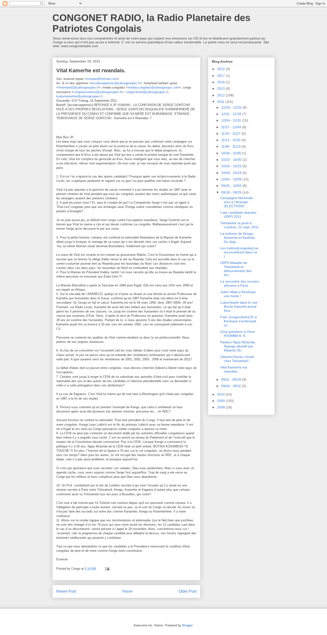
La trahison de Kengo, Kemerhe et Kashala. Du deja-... (238, 238)
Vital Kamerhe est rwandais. (233, 369)
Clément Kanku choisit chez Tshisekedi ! (237, 359)
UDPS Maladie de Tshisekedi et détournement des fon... (236, 269)
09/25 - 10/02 (231, 186)
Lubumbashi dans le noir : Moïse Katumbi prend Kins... (239, 306)
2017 (221, 76)
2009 (221, 401)
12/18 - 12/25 (231, 107)
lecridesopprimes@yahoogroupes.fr (115, 83)
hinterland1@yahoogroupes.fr (78, 87)
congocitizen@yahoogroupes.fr (146, 92)
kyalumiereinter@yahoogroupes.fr (79, 96)
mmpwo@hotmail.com (101, 79)
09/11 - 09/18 (231, 379)
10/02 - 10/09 (231, 179)
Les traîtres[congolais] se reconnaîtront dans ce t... (239, 252)
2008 (221, 407)
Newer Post (66, 591)
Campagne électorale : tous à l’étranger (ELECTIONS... (237, 202)
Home (127, 591)
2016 (221, 82)
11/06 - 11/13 (231, 146)
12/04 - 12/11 (231, 120)
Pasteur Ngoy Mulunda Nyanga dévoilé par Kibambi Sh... (237, 346)
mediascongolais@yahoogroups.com (153, 87)
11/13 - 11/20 (231, 140)
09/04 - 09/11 (231, 386)
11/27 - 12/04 (231, 127)
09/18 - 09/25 (231, 192)
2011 (221, 102)
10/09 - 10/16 (231, 173)
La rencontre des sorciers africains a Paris (239, 283)
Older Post (188, 591)
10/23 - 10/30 (231, 160)
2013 (221, 88)
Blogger (187, 625)
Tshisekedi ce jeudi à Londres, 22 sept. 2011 (239, 225)
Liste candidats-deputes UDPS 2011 (238, 214)
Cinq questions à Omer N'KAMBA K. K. (237, 334)
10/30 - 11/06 (231, 153)
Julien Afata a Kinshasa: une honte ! (238, 294)
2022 (221, 69)
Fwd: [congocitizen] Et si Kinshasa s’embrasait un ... (238, 321)
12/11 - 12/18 (231, 114)
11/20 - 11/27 (231, 133)
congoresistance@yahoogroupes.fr (97, 92)
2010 (221, 394)
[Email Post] (106, 568)
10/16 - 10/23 (231, 166)
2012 (221, 95)
